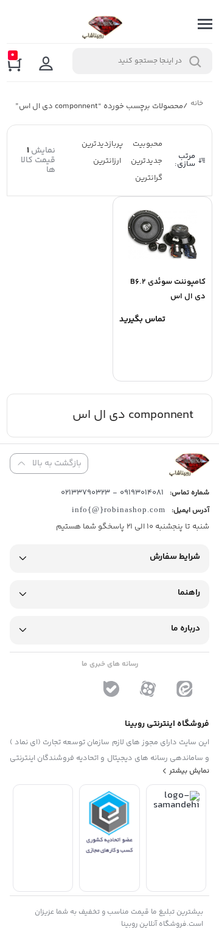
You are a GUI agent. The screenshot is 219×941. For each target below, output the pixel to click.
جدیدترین (146, 161)
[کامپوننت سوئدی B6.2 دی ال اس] (162, 234)
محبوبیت (147, 144)
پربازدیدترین (102, 144)
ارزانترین (107, 161)
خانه (196, 104)
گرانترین (148, 178)
